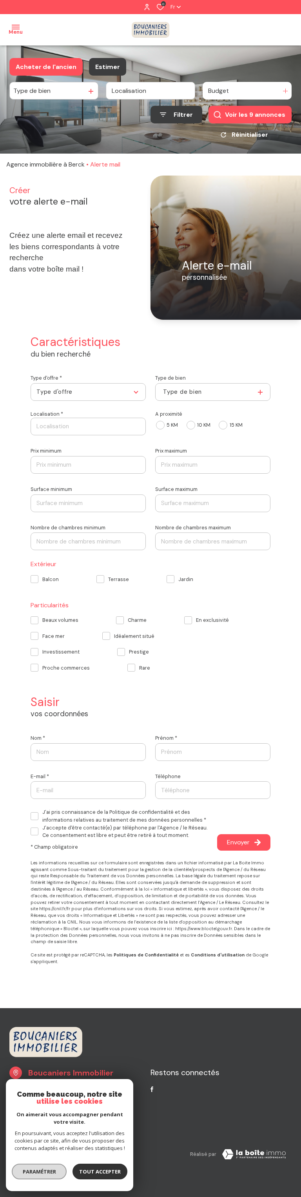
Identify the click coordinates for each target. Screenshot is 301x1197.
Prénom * (166, 738)
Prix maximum (171, 450)
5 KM (172, 425)
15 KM (236, 425)
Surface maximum (176, 489)
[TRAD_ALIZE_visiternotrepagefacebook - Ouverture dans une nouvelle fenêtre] (151, 1089)
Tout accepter (100, 1171)
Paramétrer (39, 1171)
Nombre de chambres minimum (68, 527)
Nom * (38, 738)
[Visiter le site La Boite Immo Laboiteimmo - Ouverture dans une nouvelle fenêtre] (254, 1154)
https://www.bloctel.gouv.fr (203, 928)
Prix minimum (46, 450)
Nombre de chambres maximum (193, 527)
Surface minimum (51, 489)
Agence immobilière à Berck (45, 164)
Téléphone (168, 776)
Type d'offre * (46, 378)
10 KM (203, 425)
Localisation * (47, 414)
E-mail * (40, 776)
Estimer (107, 67)
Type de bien (170, 378)
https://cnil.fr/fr (54, 908)
